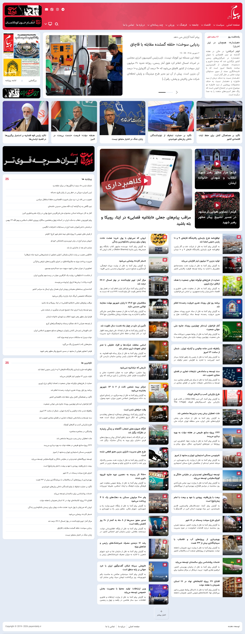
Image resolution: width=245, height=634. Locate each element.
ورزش (171, 25)
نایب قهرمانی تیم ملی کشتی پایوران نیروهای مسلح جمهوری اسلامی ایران (63, 330)
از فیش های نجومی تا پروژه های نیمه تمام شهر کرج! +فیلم (68, 234)
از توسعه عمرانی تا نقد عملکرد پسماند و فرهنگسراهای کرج (69, 323)
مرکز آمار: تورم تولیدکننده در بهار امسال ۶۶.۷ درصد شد (70, 521)
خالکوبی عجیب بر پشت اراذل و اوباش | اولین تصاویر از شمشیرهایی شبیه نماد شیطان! (58, 254)
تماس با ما (128, 25)
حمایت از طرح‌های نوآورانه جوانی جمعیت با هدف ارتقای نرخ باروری (65, 383)
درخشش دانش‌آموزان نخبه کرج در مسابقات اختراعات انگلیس (67, 227)
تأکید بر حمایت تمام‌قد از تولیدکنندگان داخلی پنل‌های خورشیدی (67, 486)
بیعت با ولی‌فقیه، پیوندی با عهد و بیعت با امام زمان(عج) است (68, 466)
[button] (177, 92)
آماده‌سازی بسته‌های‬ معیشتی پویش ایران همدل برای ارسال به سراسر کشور (62, 289)
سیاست (220, 25)
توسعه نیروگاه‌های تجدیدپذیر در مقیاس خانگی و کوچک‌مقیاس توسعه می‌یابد (61, 459)
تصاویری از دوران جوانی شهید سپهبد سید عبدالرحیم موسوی (68, 268)
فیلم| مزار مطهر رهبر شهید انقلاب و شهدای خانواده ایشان (69, 316)
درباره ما (140, 25)
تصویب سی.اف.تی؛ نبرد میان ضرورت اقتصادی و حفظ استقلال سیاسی (64, 199)
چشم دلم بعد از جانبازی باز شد (79, 247)
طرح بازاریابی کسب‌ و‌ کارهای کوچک (78, 424)
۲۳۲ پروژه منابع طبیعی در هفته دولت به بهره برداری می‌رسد (68, 445)
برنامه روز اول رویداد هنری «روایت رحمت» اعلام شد (71, 390)
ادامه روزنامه (10, 80)
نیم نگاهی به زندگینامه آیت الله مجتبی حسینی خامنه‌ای (70, 206)
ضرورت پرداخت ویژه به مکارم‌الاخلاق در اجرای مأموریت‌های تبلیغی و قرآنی (62, 261)
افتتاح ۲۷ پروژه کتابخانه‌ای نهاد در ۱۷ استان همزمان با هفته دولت (66, 500)
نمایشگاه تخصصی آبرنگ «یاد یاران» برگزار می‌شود (72, 296)
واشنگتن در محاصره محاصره (81, 431)
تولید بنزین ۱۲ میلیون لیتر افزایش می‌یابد (76, 376)
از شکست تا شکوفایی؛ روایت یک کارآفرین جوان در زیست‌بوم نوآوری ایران (63, 275)
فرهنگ (183, 25)
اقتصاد (207, 25)
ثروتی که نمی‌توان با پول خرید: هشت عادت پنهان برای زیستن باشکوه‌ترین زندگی (60, 507)
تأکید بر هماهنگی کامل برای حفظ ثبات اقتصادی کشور (70, 397)
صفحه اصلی (233, 25)
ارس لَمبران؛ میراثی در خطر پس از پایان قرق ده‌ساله (71, 192)
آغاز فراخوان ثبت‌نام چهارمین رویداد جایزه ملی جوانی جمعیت (68, 404)
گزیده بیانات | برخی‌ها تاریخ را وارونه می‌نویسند (73, 282)
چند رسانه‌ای (156, 25)
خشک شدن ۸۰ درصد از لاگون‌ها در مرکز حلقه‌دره (72, 185)
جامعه (195, 25)
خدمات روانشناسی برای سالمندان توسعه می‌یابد (73, 493)
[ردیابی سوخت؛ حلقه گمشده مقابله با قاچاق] (84, 65)
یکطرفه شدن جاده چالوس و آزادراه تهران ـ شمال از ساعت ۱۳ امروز (66, 410)
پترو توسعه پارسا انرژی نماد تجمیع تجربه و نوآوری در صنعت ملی (66, 309)
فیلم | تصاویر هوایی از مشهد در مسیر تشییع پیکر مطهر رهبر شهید (66, 351)
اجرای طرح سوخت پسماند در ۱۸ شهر (77, 473)
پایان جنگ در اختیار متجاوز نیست (78, 535)
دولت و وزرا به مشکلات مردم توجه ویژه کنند (74, 337)
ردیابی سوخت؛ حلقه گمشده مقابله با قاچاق (164, 44)
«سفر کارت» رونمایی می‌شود (80, 514)
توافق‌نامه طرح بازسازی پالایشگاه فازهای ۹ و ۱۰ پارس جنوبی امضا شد (65, 369)
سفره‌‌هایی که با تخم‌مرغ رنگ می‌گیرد (77, 344)
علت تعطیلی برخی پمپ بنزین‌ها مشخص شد (74, 438)
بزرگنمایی (33, 80)
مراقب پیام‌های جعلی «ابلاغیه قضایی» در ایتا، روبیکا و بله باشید (67, 302)
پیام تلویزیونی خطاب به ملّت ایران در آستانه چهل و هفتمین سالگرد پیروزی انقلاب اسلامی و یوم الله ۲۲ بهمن (49, 220)
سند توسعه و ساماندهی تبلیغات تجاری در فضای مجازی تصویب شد (65, 417)
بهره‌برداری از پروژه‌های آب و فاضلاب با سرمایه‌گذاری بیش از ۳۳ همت (64, 479)
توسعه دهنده (234, 626)
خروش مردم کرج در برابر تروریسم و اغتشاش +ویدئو (71, 240)
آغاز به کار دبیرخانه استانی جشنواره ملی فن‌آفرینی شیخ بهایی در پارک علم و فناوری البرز (57, 213)
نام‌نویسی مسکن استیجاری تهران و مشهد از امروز (72, 452)
